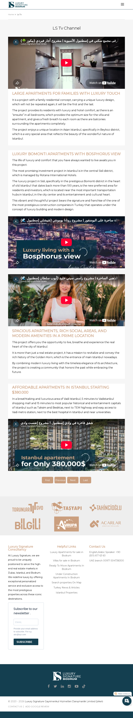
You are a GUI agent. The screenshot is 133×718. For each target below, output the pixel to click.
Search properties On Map (66, 582)
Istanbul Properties (66, 592)
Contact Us (15, 706)
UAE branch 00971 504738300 (106, 560)
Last (85, 480)
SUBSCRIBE (24, 642)
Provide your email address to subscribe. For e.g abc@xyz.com (26, 632)
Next (73, 480)
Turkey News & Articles (66, 587)
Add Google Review (37, 706)
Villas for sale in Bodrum (66, 560)
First (47, 480)
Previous (60, 480)
